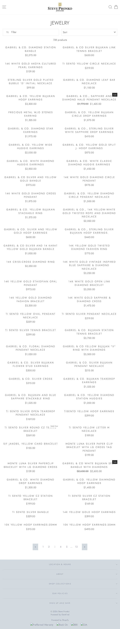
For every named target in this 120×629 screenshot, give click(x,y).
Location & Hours (60, 564)
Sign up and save (60, 603)
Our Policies (60, 593)
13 (76, 546)
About (59, 574)
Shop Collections (60, 583)
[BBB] (74, 625)
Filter (13, 32)
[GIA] (84, 625)
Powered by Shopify (60, 620)
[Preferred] (41, 625)
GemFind (65, 614)
